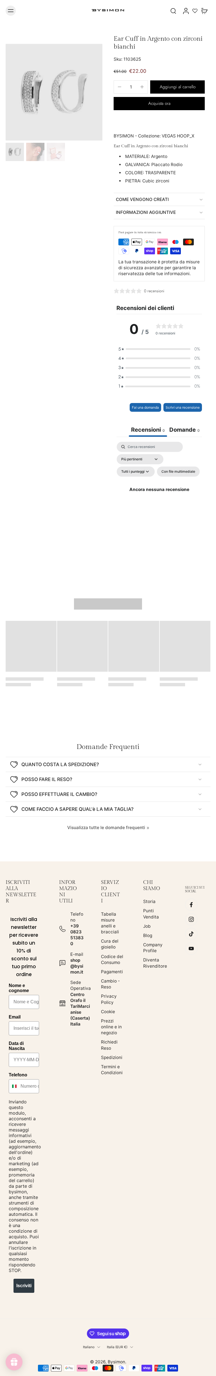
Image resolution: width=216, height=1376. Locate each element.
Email (15, 1017)
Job (147, 926)
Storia (149, 901)
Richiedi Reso (109, 1045)
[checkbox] (178, 472)
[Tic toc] (191, 934)
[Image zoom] (54, 92)
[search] (173, 10)
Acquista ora (159, 103)
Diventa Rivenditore (155, 963)
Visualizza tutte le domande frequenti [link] (106, 827)
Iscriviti (24, 1285)
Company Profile (153, 947)
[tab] (184, 430)
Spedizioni (111, 1057)
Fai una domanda (145, 407)
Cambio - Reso (110, 984)
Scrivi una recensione (183, 407)
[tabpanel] (159, 496)
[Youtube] (191, 949)
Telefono (18, 1074)
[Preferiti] (195, 10)
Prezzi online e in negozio (111, 1026)
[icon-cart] (204, 10)
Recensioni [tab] (148, 429)
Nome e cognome (19, 988)
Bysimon (116, 1361)
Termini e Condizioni (112, 1069)
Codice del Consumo (112, 959)
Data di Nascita (17, 1046)
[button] (177, 87)
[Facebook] (191, 905)
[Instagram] (191, 919)
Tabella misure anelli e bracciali (110, 923)
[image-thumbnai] (15, 152)
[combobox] (13, 1086)
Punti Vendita (151, 914)
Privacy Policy (109, 999)
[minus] (119, 86)
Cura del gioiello (109, 944)
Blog (147, 935)
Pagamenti (112, 971)
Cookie (108, 1011)
